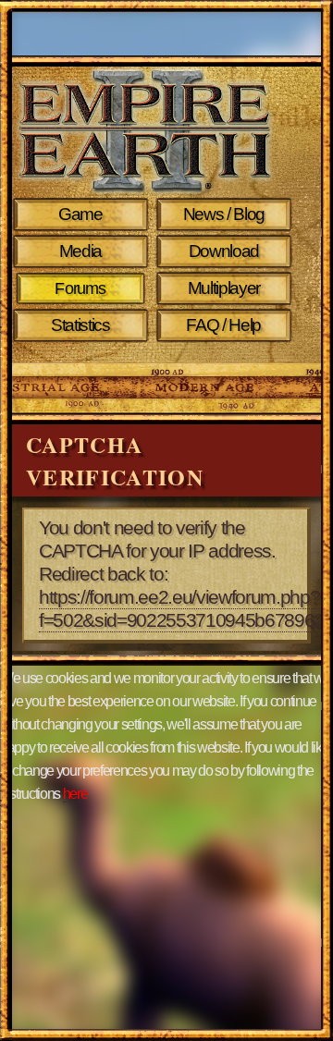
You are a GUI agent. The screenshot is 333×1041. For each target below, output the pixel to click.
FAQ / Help (223, 325)
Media (80, 251)
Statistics (80, 325)
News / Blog (224, 214)
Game (80, 214)
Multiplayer (224, 288)
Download (224, 251)
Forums (80, 288)
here (75, 794)
